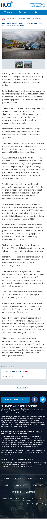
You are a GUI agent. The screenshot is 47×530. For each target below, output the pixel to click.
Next (43, 45)
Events (39, 478)
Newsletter (37, 485)
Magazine (16, 492)
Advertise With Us (14, 399)
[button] (8, 12)
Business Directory (13, 478)
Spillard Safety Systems (12, 371)
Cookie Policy (41, 504)
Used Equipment (19, 485)
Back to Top (22, 387)
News (29, 478)
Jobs (6, 485)
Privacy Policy (31, 504)
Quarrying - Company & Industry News (30, 18)
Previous (4, 45)
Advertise (30, 492)
